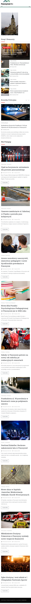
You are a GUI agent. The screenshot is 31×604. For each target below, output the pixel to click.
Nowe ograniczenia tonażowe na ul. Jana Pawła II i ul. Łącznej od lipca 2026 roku (19, 92)
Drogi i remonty (6, 47)
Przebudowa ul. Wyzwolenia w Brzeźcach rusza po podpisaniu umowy (14, 401)
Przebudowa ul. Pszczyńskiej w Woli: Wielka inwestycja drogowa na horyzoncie (19, 64)
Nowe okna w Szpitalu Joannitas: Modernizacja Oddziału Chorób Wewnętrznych (15, 492)
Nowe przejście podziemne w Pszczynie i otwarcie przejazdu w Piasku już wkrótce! (14, 52)
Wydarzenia (7, 255)
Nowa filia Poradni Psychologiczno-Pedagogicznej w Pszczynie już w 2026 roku (14, 308)
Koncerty (3, 442)
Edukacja (3, 255)
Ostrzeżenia (9, 164)
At (1, 574)
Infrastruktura (4, 208)
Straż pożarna (4, 530)
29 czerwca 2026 (14, 76)
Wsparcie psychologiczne (10, 302)
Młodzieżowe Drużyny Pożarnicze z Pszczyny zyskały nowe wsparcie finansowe (15, 536)
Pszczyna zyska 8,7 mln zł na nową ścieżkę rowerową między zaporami (19, 73)
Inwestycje (7, 352)
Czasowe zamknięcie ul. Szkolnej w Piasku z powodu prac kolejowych (15, 214)
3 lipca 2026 (13, 66)
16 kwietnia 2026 (5, 129)
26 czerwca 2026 (14, 94)
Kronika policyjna (4, 122)
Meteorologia (3, 164)
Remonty (9, 208)
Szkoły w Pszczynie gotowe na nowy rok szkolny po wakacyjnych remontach (14, 357)
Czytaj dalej (5, 182)
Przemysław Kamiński (6, 172)
